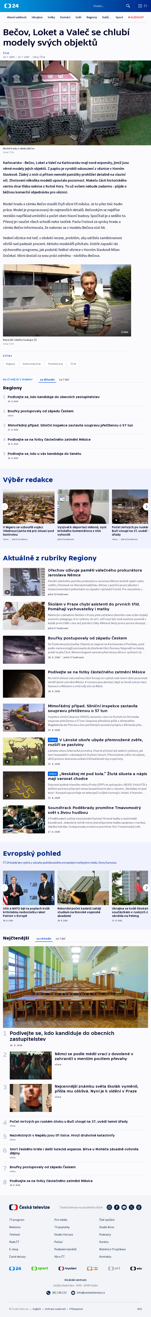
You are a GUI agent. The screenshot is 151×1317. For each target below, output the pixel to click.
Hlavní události (17, 17)
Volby (51, 17)
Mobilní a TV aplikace (112, 1249)
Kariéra (103, 1242)
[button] (67, 300)
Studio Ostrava (63, 1234)
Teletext (14, 1234)
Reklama (14, 1227)
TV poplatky (62, 1227)
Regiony (92, 17)
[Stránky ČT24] (15, 1268)
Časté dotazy (17, 1256)
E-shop (13, 1249)
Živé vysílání (106, 1219)
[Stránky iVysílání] (68, 1268)
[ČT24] (11, 6)
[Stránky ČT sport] (39, 1268)
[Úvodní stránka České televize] (29, 1207)
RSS (140, 1309)
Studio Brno (106, 1227)
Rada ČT (14, 1242)
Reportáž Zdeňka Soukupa (18, 339)
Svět (78, 17)
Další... (106, 17)
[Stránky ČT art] (114, 1268)
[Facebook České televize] (117, 1207)
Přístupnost (76, 1309)
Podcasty (105, 1234)
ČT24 (6, 53)
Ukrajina (37, 17)
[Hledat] (128, 6)
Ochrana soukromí (55, 1309)
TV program (16, 1219)
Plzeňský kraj (55, 363)
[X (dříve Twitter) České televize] (131, 1207)
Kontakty (105, 1256)
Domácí (65, 17)
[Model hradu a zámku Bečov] (75, 102)
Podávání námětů (65, 1249)
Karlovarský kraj (32, 363)
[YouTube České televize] (124, 1207)
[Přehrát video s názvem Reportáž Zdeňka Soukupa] (67, 300)
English (37, 1309)
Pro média (60, 1219)
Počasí (58, 1242)
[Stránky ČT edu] (136, 1268)
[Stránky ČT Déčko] (92, 1268)
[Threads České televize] (139, 1207)
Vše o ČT (59, 1256)
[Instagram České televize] (109, 1207)
